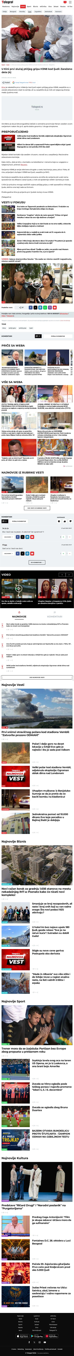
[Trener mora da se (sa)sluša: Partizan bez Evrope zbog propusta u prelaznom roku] (37, 1025)
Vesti (3, 65)
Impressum (28, 1349)
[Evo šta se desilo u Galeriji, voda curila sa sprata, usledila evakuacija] (19, 588)
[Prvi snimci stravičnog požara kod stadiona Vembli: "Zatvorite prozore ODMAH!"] (13, 484)
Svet (7, 65)
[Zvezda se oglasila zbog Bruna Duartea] (16, 1116)
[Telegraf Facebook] (29, 1342)
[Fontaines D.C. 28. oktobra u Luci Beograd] (16, 1249)
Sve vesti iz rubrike (37, 508)
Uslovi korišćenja (65, 320)
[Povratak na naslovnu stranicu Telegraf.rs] (7, 2)
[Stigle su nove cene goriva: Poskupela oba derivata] (16, 959)
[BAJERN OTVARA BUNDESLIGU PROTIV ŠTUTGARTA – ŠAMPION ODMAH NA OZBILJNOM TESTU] (16, 1139)
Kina (3, 87)
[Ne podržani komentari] (70, 521)
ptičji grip (12, 328)
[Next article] (72, 678)
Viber (3, 316)
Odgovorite (8, 537)
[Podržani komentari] (65, 521)
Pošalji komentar (58, 336)
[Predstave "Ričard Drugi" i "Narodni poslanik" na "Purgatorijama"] (37, 1182)
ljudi (31, 328)
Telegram (10, 316)
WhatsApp (64, 314)
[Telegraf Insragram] (40, 1342)
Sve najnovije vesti (37, 677)
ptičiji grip (22, 328)
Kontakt (60, 1349)
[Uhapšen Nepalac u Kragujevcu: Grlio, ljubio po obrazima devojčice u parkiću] (55, 588)
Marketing (21, 1349)
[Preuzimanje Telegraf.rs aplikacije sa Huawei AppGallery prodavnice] (51, 1336)
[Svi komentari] (59, 521)
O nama (14, 1349)
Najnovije (13, 685)
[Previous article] (1, 678)
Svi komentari (37, 562)
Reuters (24, 165)
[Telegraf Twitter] (34, 1342)
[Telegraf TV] (45, 1342)
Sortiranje (61, 517)
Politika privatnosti (50, 1349)
